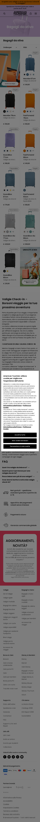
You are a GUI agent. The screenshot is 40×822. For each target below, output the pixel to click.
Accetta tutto (20, 435)
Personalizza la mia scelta (20, 446)
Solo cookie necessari (20, 441)
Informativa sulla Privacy (12, 405)
